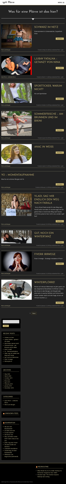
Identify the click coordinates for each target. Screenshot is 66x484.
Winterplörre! (44, 282)
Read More (59, 38)
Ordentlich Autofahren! (10, 448)
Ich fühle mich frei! (9, 430)
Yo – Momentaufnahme (17, 175)
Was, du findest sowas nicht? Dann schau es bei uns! (11, 438)
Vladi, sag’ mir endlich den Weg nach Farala (46, 199)
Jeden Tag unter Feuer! (11, 442)
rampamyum (10, 423)
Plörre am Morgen (5, 50)
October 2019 (8, 378)
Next (33, 313)
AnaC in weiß (43, 147)
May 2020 (7, 374)
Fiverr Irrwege (45, 254)
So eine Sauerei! (8, 432)
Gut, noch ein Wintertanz (11, 357)
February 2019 (8, 384)
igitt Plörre (8, 2)
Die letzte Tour (8, 434)
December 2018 (9, 388)
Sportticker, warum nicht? (11, 343)
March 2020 (7, 376)
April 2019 (7, 382)
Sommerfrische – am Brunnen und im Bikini (48, 117)
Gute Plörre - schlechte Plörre (8, 77)
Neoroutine (43, 467)
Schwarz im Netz (46, 27)
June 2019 (7, 380)
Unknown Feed (11, 413)
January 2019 (8, 386)
